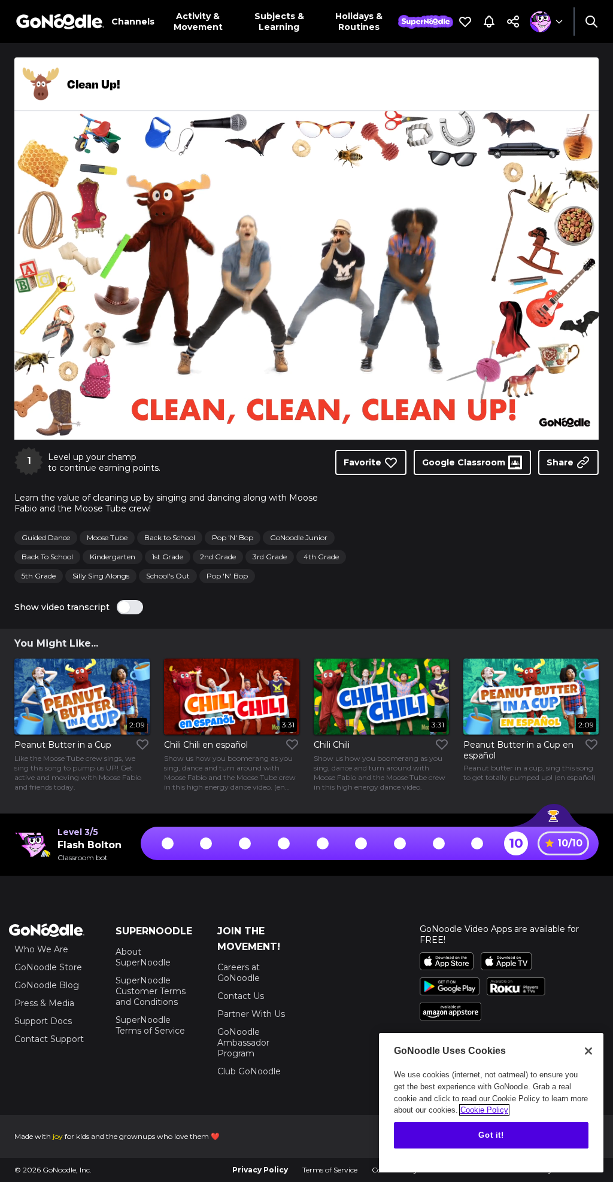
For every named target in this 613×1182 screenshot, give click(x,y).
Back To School (47, 556)
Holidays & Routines (359, 21)
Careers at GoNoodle (238, 972)
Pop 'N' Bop (232, 537)
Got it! (491, 1135)
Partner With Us (251, 1014)
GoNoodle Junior (298, 537)
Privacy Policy (260, 1169)
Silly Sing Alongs (100, 575)
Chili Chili (332, 744)
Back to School (169, 537)
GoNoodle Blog (46, 985)
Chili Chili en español (206, 744)
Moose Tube (107, 537)
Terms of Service (329, 1169)
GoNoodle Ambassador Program (243, 1042)
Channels (132, 21)
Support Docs (43, 1021)
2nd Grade (218, 556)
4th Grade (321, 556)
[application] (306, 275)
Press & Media (44, 1003)
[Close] (588, 1051)
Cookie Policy (484, 1109)
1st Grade (167, 556)
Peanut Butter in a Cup (62, 744)
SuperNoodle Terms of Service (150, 1025)
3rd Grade (270, 556)
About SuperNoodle (143, 957)
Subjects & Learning (279, 21)
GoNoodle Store (48, 967)
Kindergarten (112, 556)
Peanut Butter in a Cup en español (518, 750)
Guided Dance (46, 537)
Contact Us (240, 996)
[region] (491, 1102)
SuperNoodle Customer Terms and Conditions (151, 991)
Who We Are (41, 949)
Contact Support (49, 1039)
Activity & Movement (198, 21)
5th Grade (39, 575)
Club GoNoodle (249, 1071)
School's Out (168, 575)
